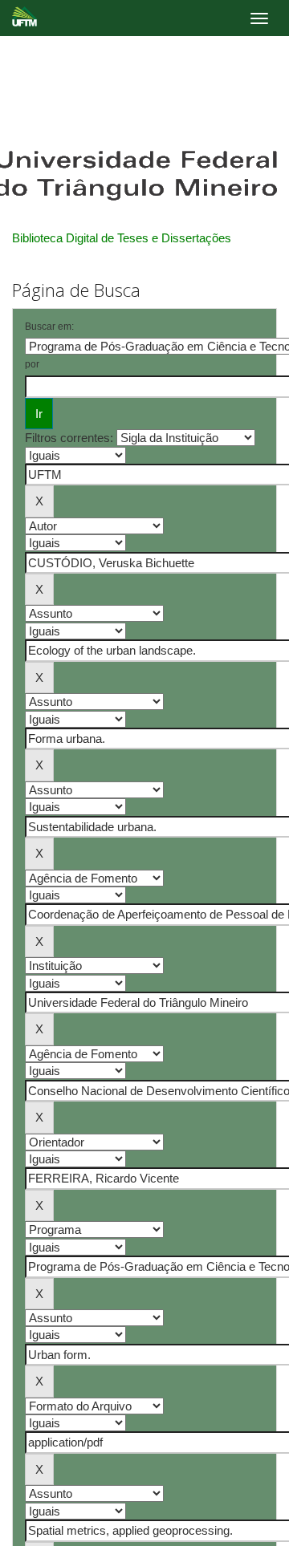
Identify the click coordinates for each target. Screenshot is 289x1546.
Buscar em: (49, 326)
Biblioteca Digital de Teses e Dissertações (121, 238)
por (32, 364)
